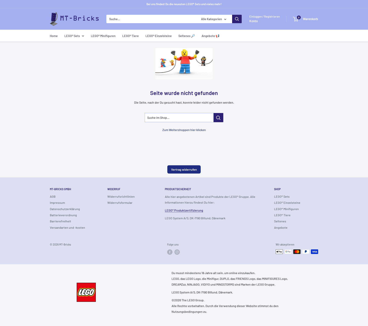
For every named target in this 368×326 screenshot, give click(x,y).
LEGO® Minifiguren (103, 36)
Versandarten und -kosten (67, 227)
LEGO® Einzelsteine (158, 36)
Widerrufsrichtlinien (121, 196)
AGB (53, 196)
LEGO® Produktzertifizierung (184, 210)
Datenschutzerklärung (65, 209)
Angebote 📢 (210, 36)
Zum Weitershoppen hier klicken (184, 130)
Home (54, 36)
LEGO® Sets (72, 36)
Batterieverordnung (63, 215)
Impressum (57, 202)
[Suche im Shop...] (218, 117)
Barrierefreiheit (60, 221)
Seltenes (280, 221)
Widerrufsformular (119, 202)
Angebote (281, 227)
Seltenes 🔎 (186, 36)
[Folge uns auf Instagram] (177, 252)
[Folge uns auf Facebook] (169, 252)
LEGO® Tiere (130, 36)
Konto (253, 21)
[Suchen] (237, 19)
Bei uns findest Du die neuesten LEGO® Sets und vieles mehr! (184, 4)
